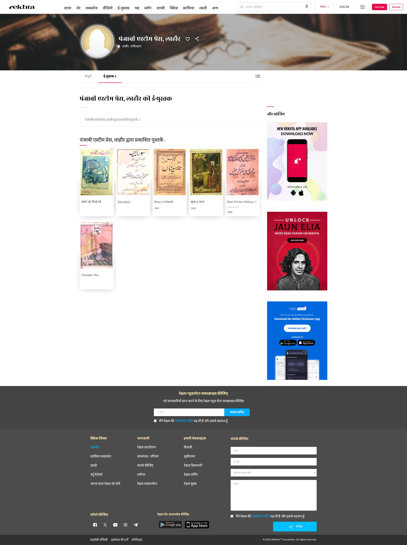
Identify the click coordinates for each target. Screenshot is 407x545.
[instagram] (125, 524)
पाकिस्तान (135, 46)
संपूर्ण (88, 76)
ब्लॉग (147, 8)
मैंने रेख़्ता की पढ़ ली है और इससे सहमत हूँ (193, 421)
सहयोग (94, 447)
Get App (379, 6)
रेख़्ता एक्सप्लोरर (147, 483)
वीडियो (108, 8)
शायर (67, 8)
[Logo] (22, 7)
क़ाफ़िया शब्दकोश (100, 456)
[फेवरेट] (187, 38)
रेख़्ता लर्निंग (191, 474)
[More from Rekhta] (362, 7)
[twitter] (105, 524)
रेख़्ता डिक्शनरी (193, 465)
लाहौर (125, 46)
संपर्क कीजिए (145, 465)
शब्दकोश (91, 8)
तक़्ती (203, 8)
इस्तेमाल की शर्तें (119, 539)
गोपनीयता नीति (184, 421)
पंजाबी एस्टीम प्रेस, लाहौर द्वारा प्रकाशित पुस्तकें (113, 120)
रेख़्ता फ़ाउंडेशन (146, 447)
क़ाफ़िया (188, 8)
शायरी (160, 8)
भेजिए (299, 526)
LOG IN (344, 6)
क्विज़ (174, 8)
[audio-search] (307, 6)
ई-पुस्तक (109, 76)
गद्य (137, 8)
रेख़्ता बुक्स (190, 483)
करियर (141, 474)
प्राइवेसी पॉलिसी (99, 539)
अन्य (215, 8)
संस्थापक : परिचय (148, 456)
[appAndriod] (170, 524)
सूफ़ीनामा (189, 456)
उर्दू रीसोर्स (96, 474)
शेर (78, 8)
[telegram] (135, 524)
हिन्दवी (188, 447)
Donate (396, 6)
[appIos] (197, 524)
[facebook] (95, 524)
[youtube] (115, 524)
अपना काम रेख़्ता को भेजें (105, 483)
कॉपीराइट (137, 539)
